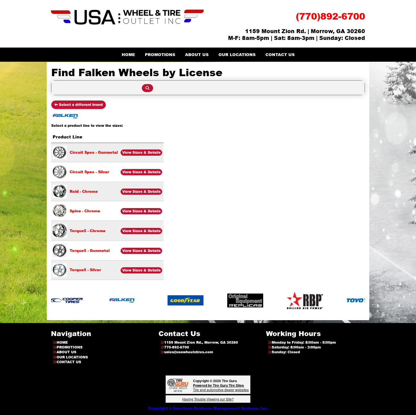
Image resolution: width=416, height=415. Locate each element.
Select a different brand (80, 104)
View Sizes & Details (141, 152)
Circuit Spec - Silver (89, 171)
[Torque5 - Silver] (60, 269)
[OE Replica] (228, 300)
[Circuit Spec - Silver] (60, 171)
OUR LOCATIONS (237, 54)
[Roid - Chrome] (60, 191)
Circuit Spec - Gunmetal (94, 152)
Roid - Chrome (84, 191)
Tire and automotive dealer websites (221, 387)
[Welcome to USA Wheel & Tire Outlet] (127, 16)
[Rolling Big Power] (288, 300)
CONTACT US (280, 54)
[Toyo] (348, 300)
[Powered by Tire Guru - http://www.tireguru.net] (177, 384)
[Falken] (105, 300)
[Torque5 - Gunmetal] (60, 250)
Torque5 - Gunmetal (90, 250)
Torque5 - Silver (85, 269)
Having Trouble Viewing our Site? (208, 399)
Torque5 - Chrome (88, 230)
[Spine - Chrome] (60, 210)
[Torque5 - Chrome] (60, 230)
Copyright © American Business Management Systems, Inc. (208, 408)
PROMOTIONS (160, 54)
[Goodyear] (169, 300)
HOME (128, 54)
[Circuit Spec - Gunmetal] (60, 152)
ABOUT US (197, 54)
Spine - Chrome (85, 210)
